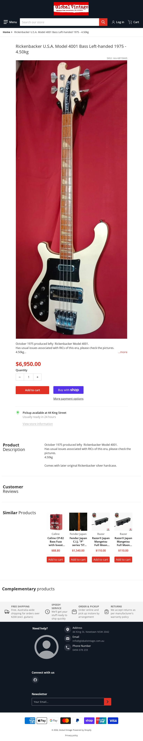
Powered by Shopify (82, 730)
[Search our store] (103, 22)
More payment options (68, 399)
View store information (38, 424)
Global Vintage (65, 730)
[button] (10, 22)
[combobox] (63, 22)
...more (122, 352)
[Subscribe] (107, 702)
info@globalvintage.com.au (88, 640)
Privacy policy (71, 735)
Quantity (21, 370)
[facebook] (35, 679)
